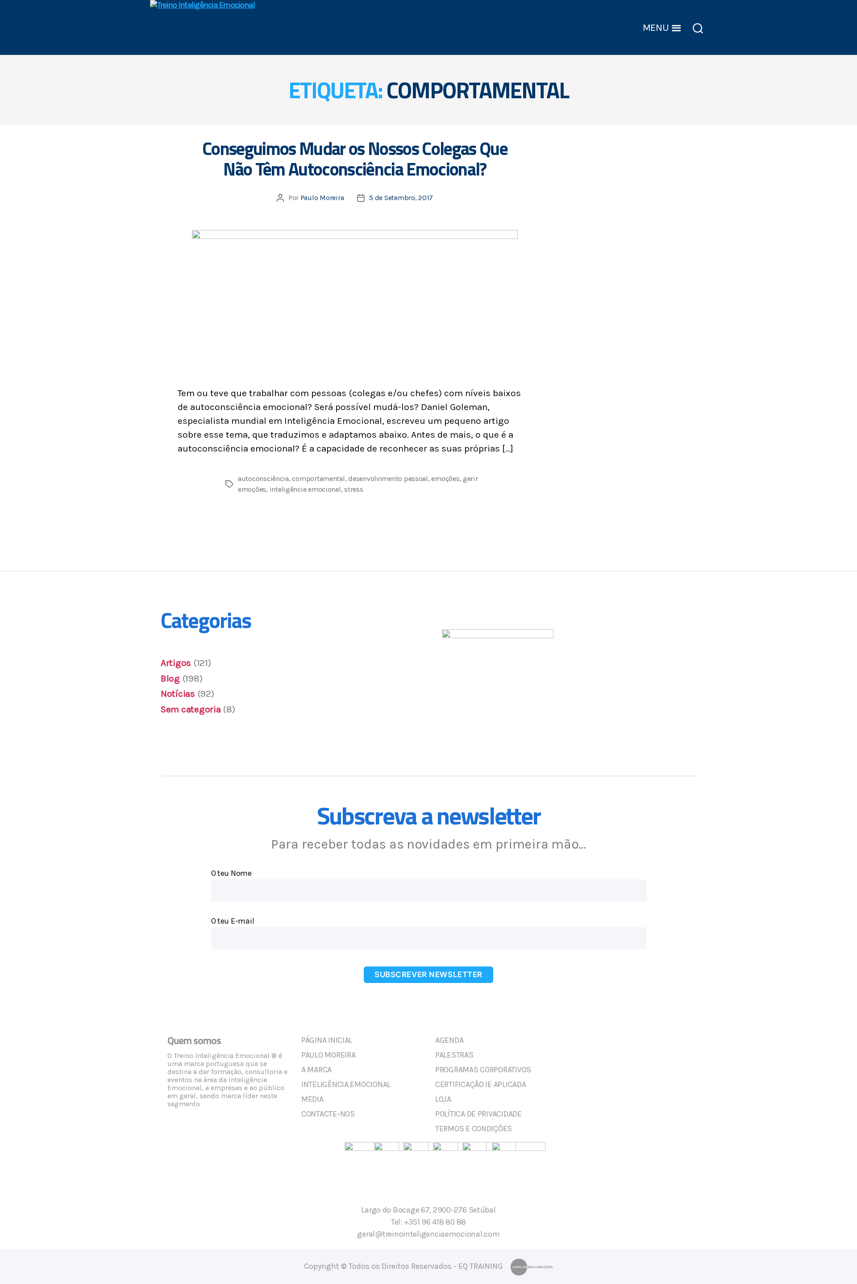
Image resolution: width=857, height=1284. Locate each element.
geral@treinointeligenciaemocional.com (428, 1234)
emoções (445, 478)
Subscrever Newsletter (428, 974)
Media (312, 1099)
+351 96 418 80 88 (435, 1222)
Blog (170, 678)
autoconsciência (263, 478)
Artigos (176, 662)
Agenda (449, 1040)
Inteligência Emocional (346, 1084)
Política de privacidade (478, 1114)
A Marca (316, 1070)
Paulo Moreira (322, 197)
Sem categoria (191, 709)
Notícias (178, 693)
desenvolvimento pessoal (388, 478)
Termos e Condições (473, 1128)
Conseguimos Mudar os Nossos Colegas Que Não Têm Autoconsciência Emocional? (355, 159)
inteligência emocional (305, 489)
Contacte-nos (328, 1114)
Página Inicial (326, 1040)
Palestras (454, 1055)
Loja (443, 1099)
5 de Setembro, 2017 (401, 197)
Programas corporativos (483, 1070)
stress (353, 489)
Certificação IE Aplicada (480, 1084)
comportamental (318, 478)
